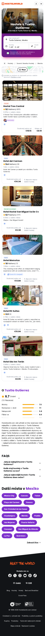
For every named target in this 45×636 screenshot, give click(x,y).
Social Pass (22, 595)
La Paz (7, 536)
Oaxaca (29, 502)
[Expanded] (4, 63)
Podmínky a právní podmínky (32, 616)
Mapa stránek (15, 626)
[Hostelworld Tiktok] (35, 575)
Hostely (14, 590)
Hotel (6, 158)
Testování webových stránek (30, 621)
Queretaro (20, 536)
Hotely (21, 590)
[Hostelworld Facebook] (10, 575)
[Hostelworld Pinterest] (30, 575)
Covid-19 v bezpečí (16, 274)
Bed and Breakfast (31, 590)
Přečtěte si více (16, 77)
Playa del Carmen (11, 502)
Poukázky (14, 621)
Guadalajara (9, 516)
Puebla (37, 516)
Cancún (24, 496)
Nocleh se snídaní (10, 209)
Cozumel (8, 529)
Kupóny (7, 621)
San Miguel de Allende (28, 529)
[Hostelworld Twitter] (15, 575)
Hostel (6, 103)
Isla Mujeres (9, 522)
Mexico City (9, 496)
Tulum (37, 496)
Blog (8, 590)
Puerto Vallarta (27, 522)
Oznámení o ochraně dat (11, 616)
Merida (25, 516)
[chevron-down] (18, 398)
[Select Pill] (36, 4)
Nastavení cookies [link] (28, 626)
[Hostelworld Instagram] (20, 575)
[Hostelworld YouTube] (25, 575)
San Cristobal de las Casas (15, 509)
